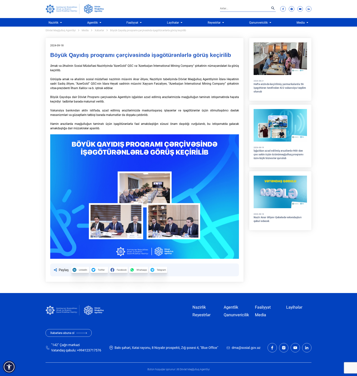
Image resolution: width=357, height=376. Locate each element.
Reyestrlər (214, 22)
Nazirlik (53, 22)
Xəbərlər (99, 30)
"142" (55, 345)
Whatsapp (141, 270)
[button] (9, 366)
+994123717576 (89, 350)
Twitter (101, 270)
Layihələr (173, 22)
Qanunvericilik (258, 22)
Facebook (122, 270)
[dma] (93, 9)
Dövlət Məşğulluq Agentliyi (61, 30)
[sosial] (62, 9)
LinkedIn (83, 270)
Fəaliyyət (132, 22)
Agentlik (92, 22)
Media (301, 22)
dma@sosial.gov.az (246, 348)
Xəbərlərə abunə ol (62, 333)
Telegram (161, 270)
